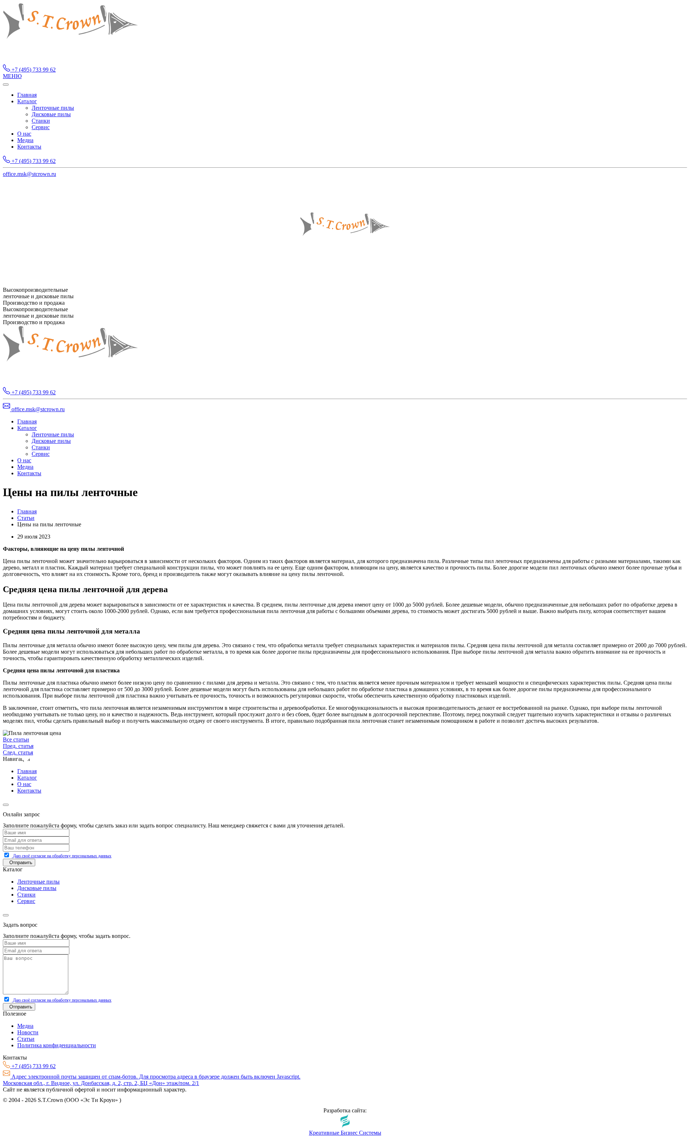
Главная (27, 95)
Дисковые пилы (51, 114)
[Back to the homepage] (70, 61)
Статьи (25, 518)
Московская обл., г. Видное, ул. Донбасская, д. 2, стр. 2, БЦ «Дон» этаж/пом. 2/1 (101, 1083)
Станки (41, 121)
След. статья (18, 752)
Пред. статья (18, 746)
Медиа (25, 140)
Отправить (20, 862)
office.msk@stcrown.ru (29, 174)
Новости (27, 1032)
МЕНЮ (12, 76)
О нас (24, 134)
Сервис (41, 127)
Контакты (29, 147)
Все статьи (16, 739)
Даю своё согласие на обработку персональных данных (61, 855)
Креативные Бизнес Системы (345, 1133)
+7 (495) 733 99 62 (33, 70)
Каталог (27, 101)
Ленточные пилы (53, 108)
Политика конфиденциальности (56, 1045)
